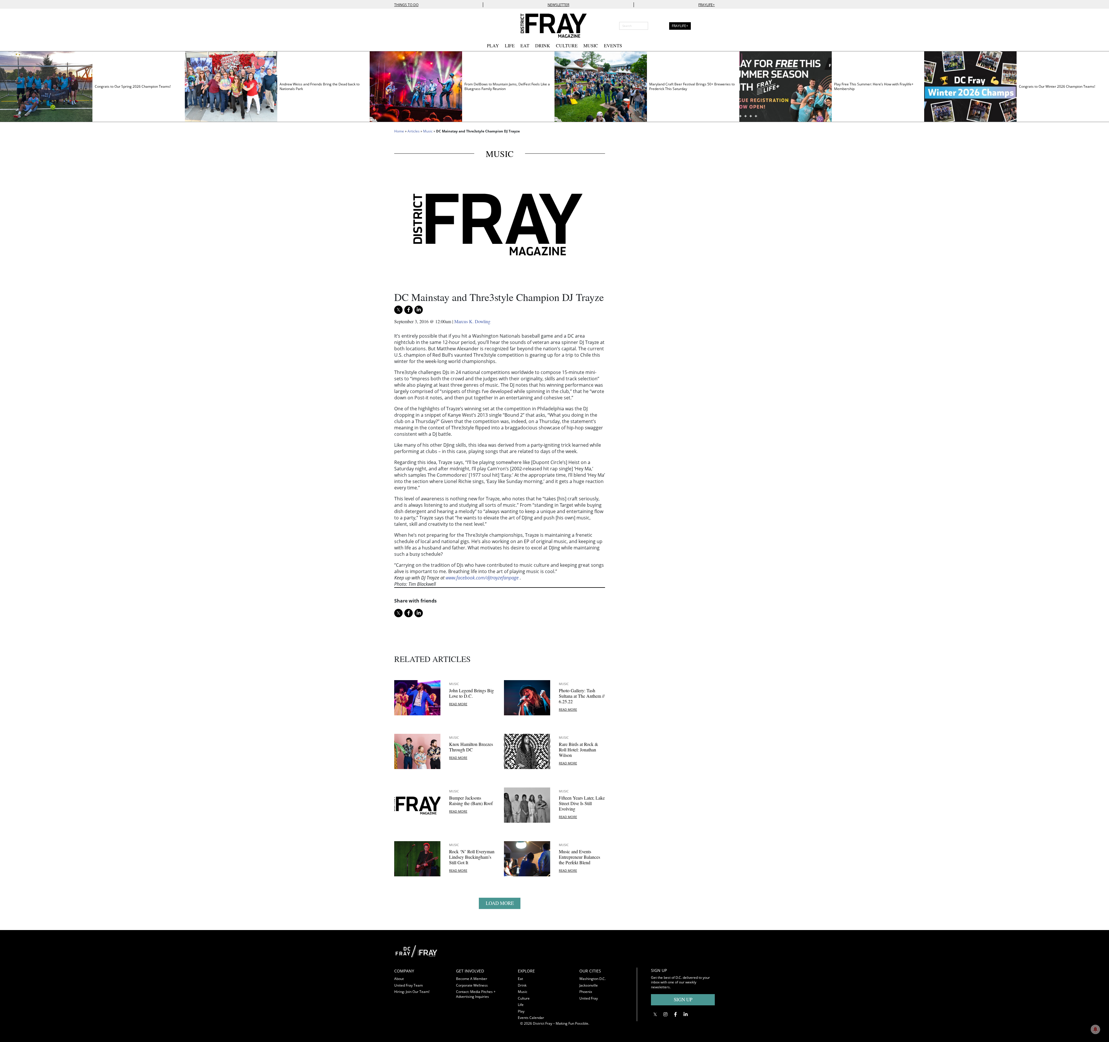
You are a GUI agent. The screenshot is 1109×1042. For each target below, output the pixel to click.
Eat (524, 45)
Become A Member (471, 978)
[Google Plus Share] (665, 1014)
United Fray (588, 998)
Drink (542, 45)
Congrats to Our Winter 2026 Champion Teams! (1057, 86)
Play (493, 45)
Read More (458, 704)
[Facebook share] (408, 310)
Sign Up (683, 999)
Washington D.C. (592, 978)
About (399, 978)
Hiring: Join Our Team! (411, 991)
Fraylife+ (706, 4)
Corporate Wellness (472, 985)
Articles (413, 131)
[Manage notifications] (1095, 1029)
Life (510, 45)
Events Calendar (531, 1017)
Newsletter (558, 4)
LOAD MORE (500, 903)
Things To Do (406, 4)
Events (613, 45)
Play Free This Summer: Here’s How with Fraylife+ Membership (873, 86)
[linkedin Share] (418, 310)
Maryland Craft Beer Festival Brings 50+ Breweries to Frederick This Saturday (692, 86)
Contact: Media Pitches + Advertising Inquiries (476, 994)
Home (399, 131)
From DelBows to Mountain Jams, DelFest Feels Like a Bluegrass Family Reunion (507, 86)
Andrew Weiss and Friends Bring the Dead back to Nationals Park (320, 86)
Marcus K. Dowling (472, 321)
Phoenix (585, 991)
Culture (567, 45)
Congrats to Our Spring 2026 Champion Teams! (133, 86)
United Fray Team (408, 985)
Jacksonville (588, 985)
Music (590, 45)
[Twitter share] (398, 310)
